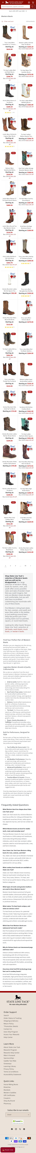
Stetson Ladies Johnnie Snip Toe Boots (26, 43)
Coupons (7, 1098)
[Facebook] (12, 1129)
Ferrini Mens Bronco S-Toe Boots (9, 101)
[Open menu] (3, 2)
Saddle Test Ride (10, 1061)
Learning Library (10, 1066)
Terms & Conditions (11, 1072)
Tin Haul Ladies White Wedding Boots (26, 101)
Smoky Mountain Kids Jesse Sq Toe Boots (9, 408)
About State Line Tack (12, 1047)
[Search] (32, 6)
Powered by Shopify (23, 1144)
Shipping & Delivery (11, 1021)
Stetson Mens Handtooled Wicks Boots (9, 169)
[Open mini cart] (33, 2)
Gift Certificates (9, 1095)
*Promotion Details (11, 1026)
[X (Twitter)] (20, 1129)
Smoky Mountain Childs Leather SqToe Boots (9, 462)
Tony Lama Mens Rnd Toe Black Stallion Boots (26, 350)
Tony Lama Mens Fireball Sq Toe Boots (9, 380)
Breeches (7, 1087)
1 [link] (5, 566)
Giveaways (7, 1064)
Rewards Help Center (11, 1053)
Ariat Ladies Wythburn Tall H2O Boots (9, 257)
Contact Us (8, 1029)
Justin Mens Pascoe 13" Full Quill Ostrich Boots (10, 199)
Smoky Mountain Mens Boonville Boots (9, 319)
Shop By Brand (9, 1101)
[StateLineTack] (14, 2)
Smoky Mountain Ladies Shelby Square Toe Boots (26, 549)
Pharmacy (7, 1104)
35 (25, 566)
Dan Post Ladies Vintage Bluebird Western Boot (26, 169)
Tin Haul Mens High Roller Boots (26, 490)
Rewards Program (10, 1050)
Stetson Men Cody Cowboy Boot (9, 518)
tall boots (9, 629)
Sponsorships (9, 1058)
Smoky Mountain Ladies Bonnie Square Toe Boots (9, 290)
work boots (17, 629)
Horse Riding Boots (11, 1084)
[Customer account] (29, 2)
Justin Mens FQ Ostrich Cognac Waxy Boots (9, 135)
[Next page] (30, 566)
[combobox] (18, 7)
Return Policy (9, 1024)
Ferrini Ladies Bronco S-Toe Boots (9, 489)
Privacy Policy (9, 1069)
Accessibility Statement (12, 1074)
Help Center (8, 1037)
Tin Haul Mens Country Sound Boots (26, 199)
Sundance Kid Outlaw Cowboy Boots (26, 408)
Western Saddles (10, 1093)
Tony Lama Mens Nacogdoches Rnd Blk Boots (26, 290)
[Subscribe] (28, 1115)
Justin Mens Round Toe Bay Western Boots (10, 227)
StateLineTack (15, 1144)
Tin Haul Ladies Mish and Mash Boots (9, 71)
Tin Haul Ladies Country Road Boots (9, 549)
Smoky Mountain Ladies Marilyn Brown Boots (9, 435)
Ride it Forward (9, 1055)
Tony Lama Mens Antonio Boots (26, 319)
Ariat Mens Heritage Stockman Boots (26, 227)
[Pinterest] (24, 1129)
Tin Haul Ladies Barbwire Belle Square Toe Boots (26, 435)
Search (6, 1015)
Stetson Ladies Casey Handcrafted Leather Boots (26, 380)
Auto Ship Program (11, 1032)
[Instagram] (16, 1129)
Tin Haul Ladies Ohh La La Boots (9, 350)
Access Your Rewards (11, 1034)
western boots (18, 631)
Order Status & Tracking (13, 1018)
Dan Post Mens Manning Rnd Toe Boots (26, 463)
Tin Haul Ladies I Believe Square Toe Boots (26, 135)
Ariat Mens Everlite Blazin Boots (26, 519)
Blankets (7, 1090)
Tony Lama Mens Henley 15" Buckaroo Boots (26, 257)
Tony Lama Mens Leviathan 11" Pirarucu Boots (9, 43)
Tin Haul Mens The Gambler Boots (26, 71)
